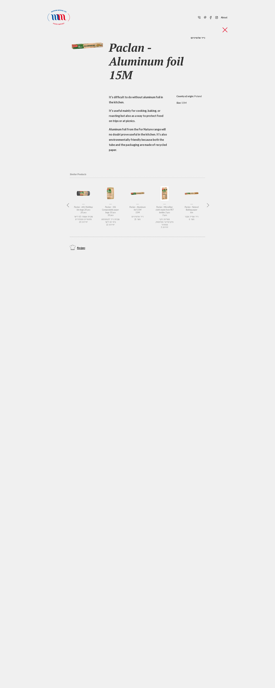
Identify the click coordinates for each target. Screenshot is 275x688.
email (205, 17)
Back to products (224, 29)
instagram (216, 17)
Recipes (81, 247)
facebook (211, 17)
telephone (199, 17)
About (224, 17)
